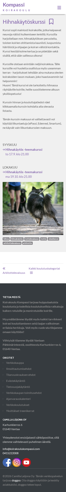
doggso (16, 480)
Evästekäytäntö (15, 380)
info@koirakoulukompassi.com (21, 448)
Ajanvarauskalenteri (18, 398)
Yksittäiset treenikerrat (20, 410)
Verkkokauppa (15, 362)
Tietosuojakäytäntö (18, 386)
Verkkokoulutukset (17, 404)
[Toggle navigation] (59, 7)
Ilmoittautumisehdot (19, 368)
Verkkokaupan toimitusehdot (24, 392)
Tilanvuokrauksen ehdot (21, 374)
